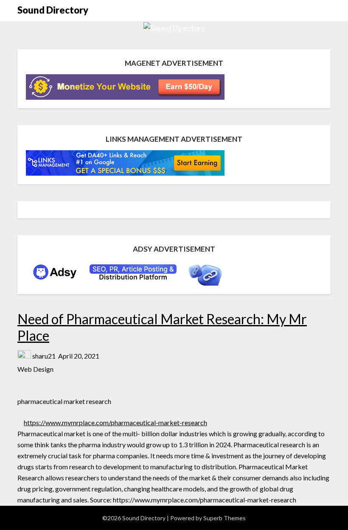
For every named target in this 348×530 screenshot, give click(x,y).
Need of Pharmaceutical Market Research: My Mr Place (162, 327)
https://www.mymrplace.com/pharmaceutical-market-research (115, 422)
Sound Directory (52, 10)
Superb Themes (224, 518)
